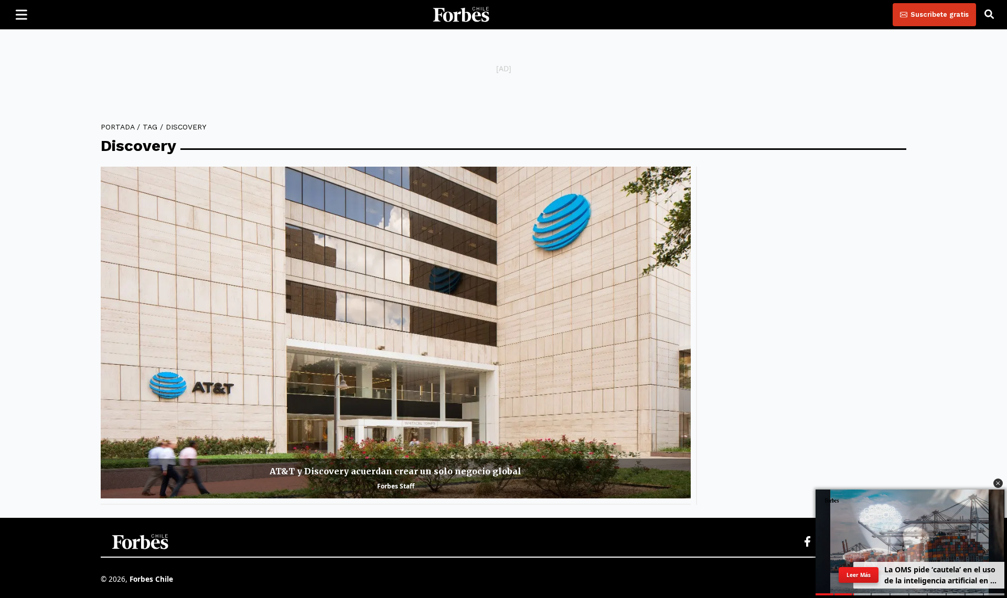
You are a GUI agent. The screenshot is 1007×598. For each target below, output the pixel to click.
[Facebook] (807, 542)
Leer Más (859, 575)
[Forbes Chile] (461, 15)
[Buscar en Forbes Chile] (989, 14)
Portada (117, 127)
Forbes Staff (395, 486)
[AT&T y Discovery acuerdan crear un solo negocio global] (396, 332)
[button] (998, 483)
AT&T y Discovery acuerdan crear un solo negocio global (395, 471)
